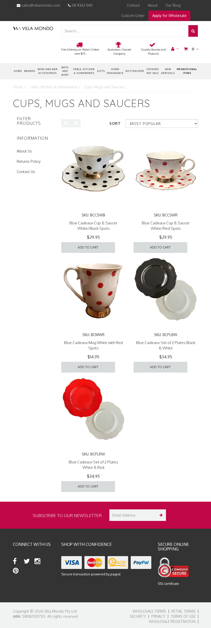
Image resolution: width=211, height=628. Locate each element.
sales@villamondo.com (40, 5)
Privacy (158, 616)
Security (138, 616)
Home (18, 71)
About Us (24, 151)
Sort (115, 123)
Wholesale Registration (172, 621)
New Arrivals (168, 71)
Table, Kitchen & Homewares (84, 71)
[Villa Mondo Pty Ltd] (33, 28)
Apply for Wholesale (169, 15)
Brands (29, 71)
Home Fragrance (115, 71)
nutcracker (135, 71)
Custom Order (133, 15)
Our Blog (173, 5)
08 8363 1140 (82, 5)
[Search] (193, 31)
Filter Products (29, 121)
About (153, 5)
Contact (133, 5)
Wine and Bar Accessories (48, 71)
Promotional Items (187, 71)
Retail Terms (183, 611)
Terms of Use (183, 616)
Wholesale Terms (149, 611)
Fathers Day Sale (152, 71)
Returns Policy (29, 161)
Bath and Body (65, 71)
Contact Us (26, 171)
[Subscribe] (160, 515)
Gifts (101, 71)
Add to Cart (88, 247)
